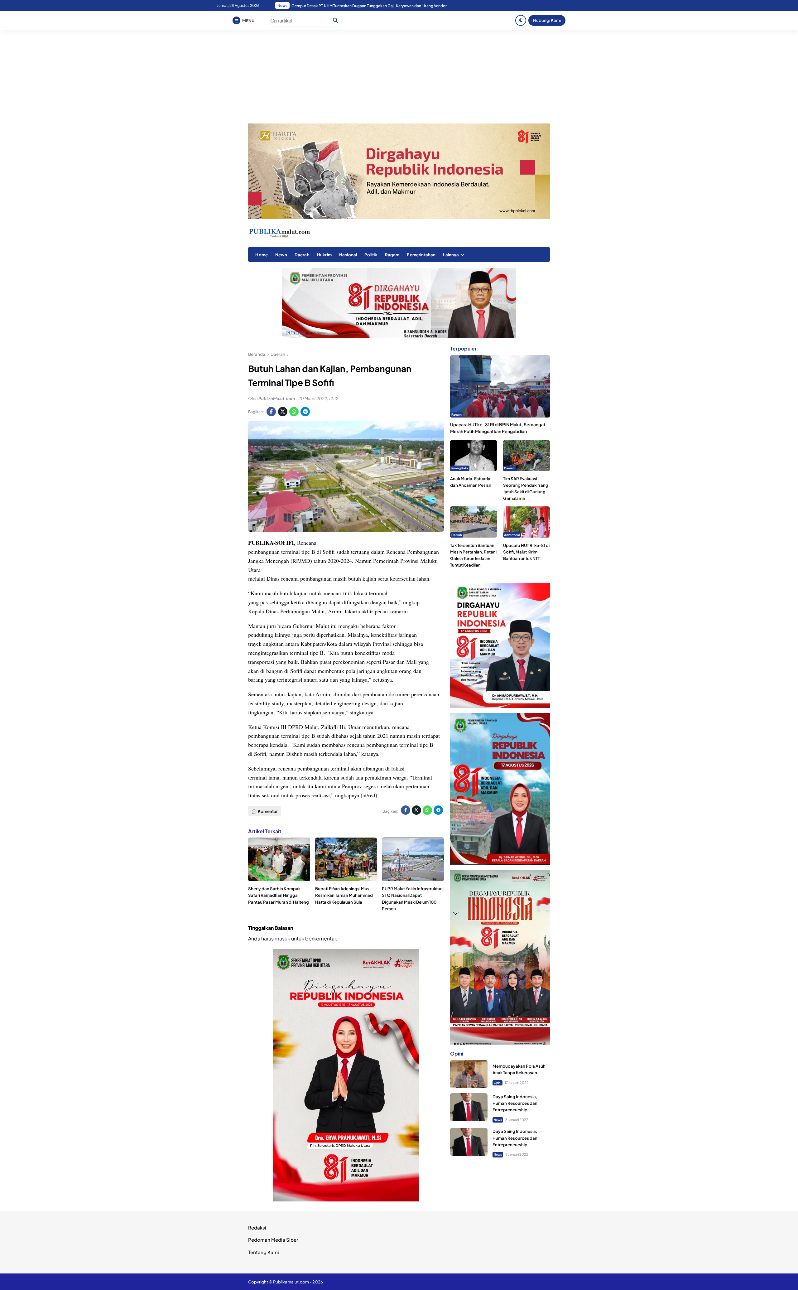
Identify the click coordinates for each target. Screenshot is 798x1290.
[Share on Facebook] (271, 411)
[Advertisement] (399, 76)
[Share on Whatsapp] (294, 411)
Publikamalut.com (291, 1281)
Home (261, 254)
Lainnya (451, 254)
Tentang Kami (263, 1252)
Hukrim (324, 254)
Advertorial (512, 535)
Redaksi (257, 1227)
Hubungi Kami (547, 20)
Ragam (392, 254)
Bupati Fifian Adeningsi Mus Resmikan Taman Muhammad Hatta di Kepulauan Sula (344, 895)
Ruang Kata (459, 468)
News (281, 254)
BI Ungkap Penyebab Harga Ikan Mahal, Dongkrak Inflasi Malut (346, 5)
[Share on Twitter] (282, 411)
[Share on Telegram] (305, 411)
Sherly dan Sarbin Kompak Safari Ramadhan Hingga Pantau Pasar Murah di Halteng (278, 895)
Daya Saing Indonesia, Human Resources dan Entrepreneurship (515, 1103)
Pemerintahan (421, 254)
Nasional (348, 254)
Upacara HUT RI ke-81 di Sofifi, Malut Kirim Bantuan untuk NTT (526, 551)
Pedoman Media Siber (273, 1240)
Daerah (302, 254)
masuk (282, 938)
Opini (497, 1082)
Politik (370, 254)
